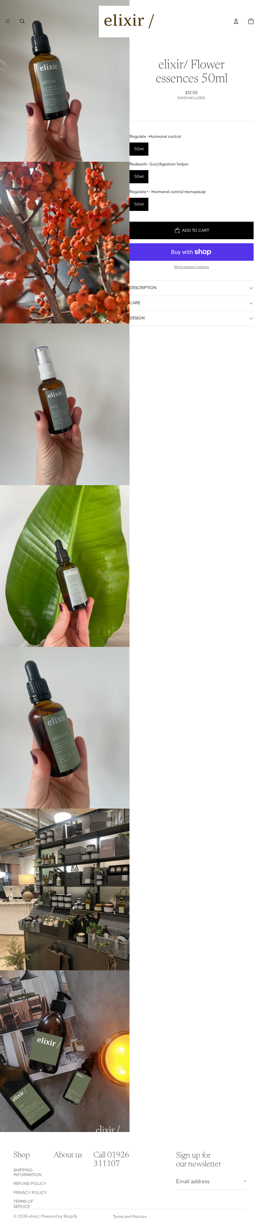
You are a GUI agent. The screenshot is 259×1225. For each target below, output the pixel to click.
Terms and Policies (129, 1216)
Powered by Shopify (59, 1216)
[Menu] (8, 21)
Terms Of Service (23, 1204)
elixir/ (34, 1216)
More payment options (191, 266)
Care (135, 303)
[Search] (22, 21)
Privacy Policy (30, 1192)
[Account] (236, 21)
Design (137, 318)
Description (143, 287)
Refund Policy (29, 1183)
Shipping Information (27, 1172)
